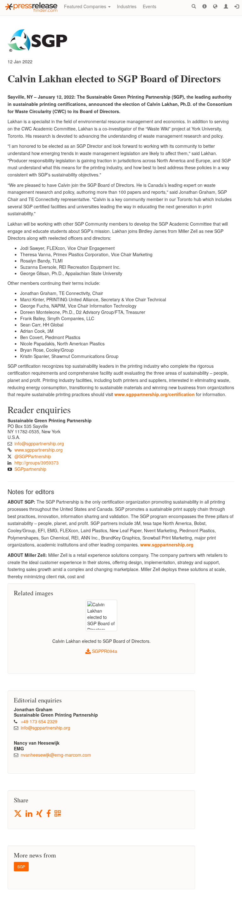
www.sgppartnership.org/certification (154, 394)
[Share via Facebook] (49, 814)
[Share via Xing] (39, 814)
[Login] (236, 6)
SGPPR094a (104, 651)
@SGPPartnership (32, 456)
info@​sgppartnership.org (39, 443)
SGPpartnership (30, 469)
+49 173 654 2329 (39, 721)
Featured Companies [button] (85, 6)
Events (149, 6)
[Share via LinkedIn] (29, 814)
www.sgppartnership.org (38, 450)
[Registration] (226, 6)
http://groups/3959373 (36, 462)
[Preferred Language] (215, 6)
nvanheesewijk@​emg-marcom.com (56, 755)
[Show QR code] (58, 814)
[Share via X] (18, 813)
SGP (21, 866)
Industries (126, 6)
